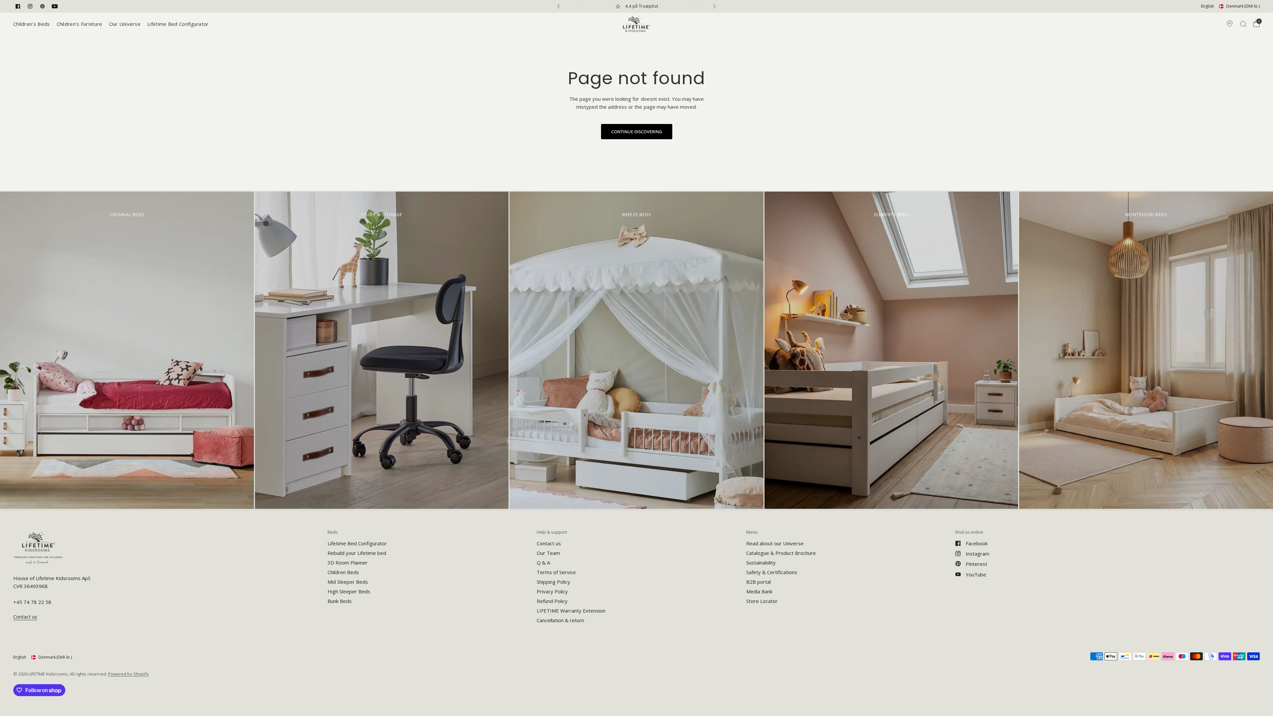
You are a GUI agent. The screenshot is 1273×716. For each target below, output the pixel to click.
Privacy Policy (552, 591)
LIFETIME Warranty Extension (571, 610)
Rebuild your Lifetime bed (357, 553)
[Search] (1243, 24)
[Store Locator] (1229, 24)
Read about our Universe (775, 543)
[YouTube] (54, 6)
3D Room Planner (348, 562)
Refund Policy (552, 601)
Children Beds (343, 572)
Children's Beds (31, 24)
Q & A (543, 562)
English (1207, 6)
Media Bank (759, 591)
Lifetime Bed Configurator (178, 24)
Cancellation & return (560, 620)
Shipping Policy (553, 581)
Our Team (548, 553)
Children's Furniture (79, 24)
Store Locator (762, 601)
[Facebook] (18, 6)
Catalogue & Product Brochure (781, 553)
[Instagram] (30, 6)
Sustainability (761, 562)
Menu (752, 532)
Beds (333, 532)
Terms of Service (556, 572)
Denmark (1243, 6)
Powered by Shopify (128, 674)
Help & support (552, 532)
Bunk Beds (340, 601)
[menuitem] (33, 24)
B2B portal (758, 581)
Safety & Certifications (771, 572)
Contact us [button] (25, 616)
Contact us (549, 543)
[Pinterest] (42, 6)
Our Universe (125, 24)
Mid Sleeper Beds (348, 581)
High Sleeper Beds (349, 591)
